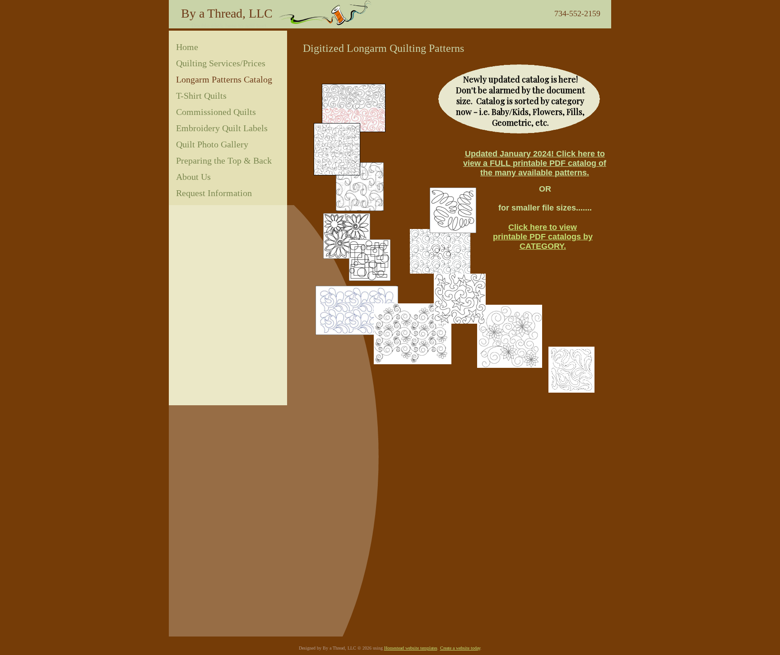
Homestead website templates (410, 648)
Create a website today (460, 648)
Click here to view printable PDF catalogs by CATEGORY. (543, 237)
